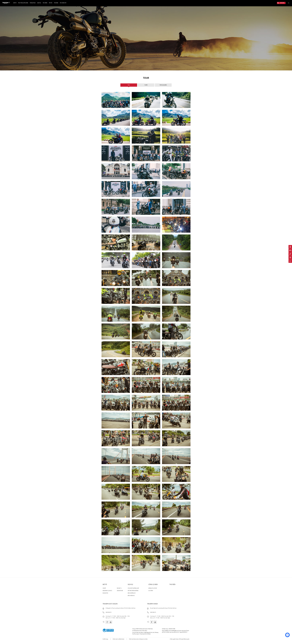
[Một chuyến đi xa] (176, 492)
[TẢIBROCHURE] (290, 257)
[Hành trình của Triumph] (146, 527)
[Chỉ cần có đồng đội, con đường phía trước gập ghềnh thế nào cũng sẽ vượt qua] (116, 314)
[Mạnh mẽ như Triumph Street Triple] (176, 420)
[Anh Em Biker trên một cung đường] (116, 118)
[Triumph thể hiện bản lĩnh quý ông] (176, 153)
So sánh (150, 590)
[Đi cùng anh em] (146, 314)
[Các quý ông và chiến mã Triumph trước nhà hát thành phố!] (116, 171)
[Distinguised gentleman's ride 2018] (116, 189)
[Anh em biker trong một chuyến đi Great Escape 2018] (146, 456)
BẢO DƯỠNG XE (132, 593)
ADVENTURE (120, 590)
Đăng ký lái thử (152, 588)
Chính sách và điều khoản (118, 639)
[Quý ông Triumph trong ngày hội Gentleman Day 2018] (146, 207)
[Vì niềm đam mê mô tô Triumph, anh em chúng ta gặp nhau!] (116, 545)
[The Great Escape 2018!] (176, 563)
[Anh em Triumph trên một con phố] (146, 492)
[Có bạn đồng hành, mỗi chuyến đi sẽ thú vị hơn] (176, 545)
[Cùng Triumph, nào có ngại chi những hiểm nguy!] (146, 331)
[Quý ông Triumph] (146, 171)
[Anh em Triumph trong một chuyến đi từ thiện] (146, 296)
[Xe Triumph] (176, 385)
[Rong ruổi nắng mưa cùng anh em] (116, 278)
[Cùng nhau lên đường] (146, 438)
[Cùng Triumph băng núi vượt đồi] (116, 331)
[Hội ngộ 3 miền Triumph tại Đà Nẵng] (116, 563)
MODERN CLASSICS (107, 590)
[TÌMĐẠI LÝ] (290, 247)
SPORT (104, 588)
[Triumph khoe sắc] (116, 385)
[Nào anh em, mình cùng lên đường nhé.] (116, 403)
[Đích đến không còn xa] (176, 296)
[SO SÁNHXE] (290, 250)
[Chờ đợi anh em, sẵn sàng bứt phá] (116, 527)
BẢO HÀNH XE (131, 595)
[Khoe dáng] (176, 171)
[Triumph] (146, 509)
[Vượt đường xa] (176, 314)
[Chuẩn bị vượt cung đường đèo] (116, 349)
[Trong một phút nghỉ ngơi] (146, 242)
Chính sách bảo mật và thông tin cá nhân (138, 639)
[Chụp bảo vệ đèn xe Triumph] (146, 100)
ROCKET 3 (119, 588)
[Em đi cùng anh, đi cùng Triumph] (116, 136)
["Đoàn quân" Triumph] (176, 438)
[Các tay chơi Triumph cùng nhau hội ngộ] (116, 100)
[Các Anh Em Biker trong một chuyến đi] (176, 278)
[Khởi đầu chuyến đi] (146, 367)
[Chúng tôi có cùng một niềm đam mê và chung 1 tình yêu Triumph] (146, 403)
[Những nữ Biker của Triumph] (176, 136)
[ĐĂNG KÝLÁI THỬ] (290, 254)
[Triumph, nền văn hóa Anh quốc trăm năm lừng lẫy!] (116, 367)
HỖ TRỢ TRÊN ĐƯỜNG (133, 590)
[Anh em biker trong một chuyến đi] (146, 563)
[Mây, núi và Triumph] (146, 118)
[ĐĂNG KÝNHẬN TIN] (290, 261)
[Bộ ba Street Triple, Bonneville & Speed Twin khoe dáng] (176, 367)
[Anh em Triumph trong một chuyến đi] (116, 474)
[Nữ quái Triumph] (146, 474)
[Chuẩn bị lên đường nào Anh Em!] (146, 420)
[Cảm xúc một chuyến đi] (176, 403)
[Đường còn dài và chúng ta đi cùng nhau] (176, 242)
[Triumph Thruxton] (146, 349)
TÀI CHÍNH (45, 2)
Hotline (282, 2)
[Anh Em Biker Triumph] (176, 349)
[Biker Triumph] (116, 153)
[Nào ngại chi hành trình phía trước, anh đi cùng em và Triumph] (176, 100)
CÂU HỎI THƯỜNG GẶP (133, 588)
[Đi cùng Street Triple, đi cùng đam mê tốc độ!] (116, 509)
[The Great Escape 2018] (116, 456)
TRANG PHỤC (33, 2)
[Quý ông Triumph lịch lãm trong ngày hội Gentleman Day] (146, 189)
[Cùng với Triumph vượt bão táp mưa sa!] (176, 260)
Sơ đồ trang (105, 639)
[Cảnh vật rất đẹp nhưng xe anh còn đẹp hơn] (176, 118)
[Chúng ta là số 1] (146, 260)
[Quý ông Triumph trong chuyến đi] (176, 207)
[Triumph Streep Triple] (116, 438)
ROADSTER (105, 593)
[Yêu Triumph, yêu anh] (146, 136)
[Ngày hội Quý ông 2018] (146, 153)
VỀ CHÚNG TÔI (63, 2)
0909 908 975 (108, 612)
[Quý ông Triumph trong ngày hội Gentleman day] (116, 207)
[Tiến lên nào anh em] (146, 278)
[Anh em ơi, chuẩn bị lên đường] (116, 420)
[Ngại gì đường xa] (176, 331)
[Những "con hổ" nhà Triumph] (116, 296)
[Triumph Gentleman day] (176, 189)
